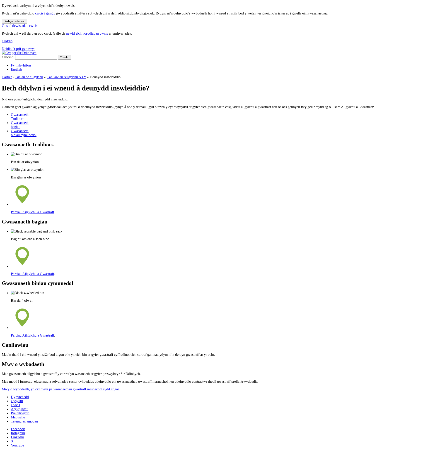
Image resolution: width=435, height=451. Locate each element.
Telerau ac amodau (24, 421)
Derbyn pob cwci (14, 21)
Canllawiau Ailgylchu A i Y (66, 77)
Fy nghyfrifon (21, 65)
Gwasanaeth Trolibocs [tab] (20, 117)
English (16, 69)
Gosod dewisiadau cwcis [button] (19, 26)
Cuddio (7, 41)
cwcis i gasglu (45, 13)
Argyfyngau (19, 409)
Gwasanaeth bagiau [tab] (20, 125)
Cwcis (15, 405)
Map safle (18, 417)
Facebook (18, 429)
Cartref (7, 77)
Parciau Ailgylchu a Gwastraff (32, 212)
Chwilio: (8, 57)
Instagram (18, 433)
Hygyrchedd (20, 397)
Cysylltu (17, 401)
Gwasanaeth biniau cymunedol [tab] (23, 133)
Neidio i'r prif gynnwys (18, 49)
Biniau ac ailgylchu (29, 77)
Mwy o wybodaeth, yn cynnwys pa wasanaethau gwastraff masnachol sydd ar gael (61, 389)
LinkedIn (17, 437)
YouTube (17, 445)
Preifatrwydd (20, 413)
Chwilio (64, 57)
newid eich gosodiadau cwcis (87, 33)
